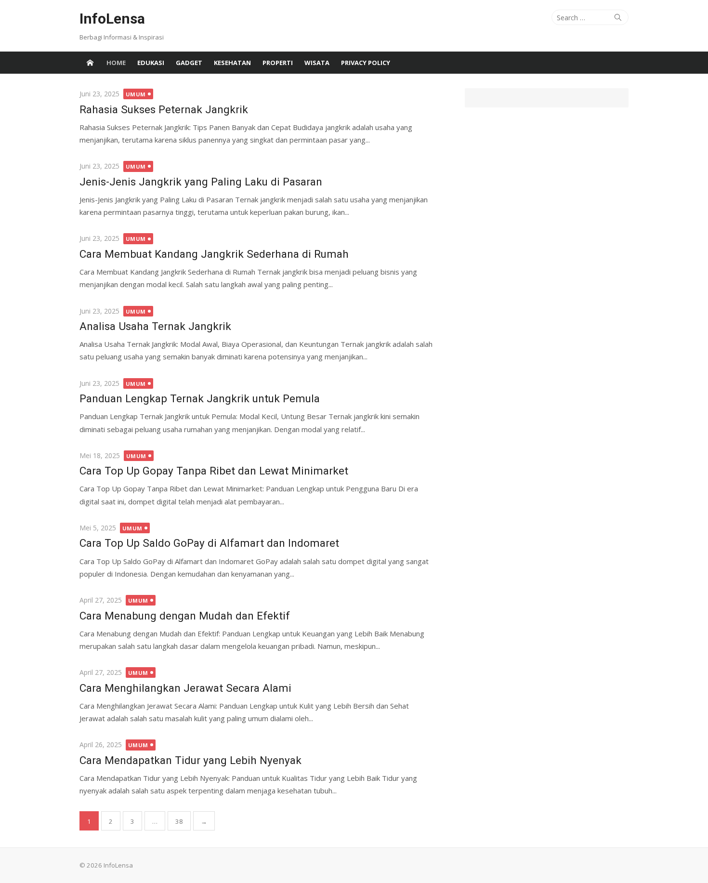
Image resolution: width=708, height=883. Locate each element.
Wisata (316, 62)
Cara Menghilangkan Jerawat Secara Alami (185, 688)
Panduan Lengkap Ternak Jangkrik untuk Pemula (199, 398)
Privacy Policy (365, 62)
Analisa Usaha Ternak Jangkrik (155, 326)
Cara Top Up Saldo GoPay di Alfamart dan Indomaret (209, 543)
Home (116, 62)
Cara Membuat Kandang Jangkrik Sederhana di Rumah (214, 254)
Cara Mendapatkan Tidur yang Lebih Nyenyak (190, 760)
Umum (136, 94)
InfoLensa (112, 18)
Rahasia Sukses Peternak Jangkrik (163, 109)
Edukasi (150, 62)
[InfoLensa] (90, 63)
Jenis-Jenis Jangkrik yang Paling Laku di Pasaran (200, 181)
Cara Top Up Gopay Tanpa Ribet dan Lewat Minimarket (213, 470)
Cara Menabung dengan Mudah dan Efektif (184, 615)
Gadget (189, 62)
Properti (277, 62)
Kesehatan (232, 62)
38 (179, 821)
